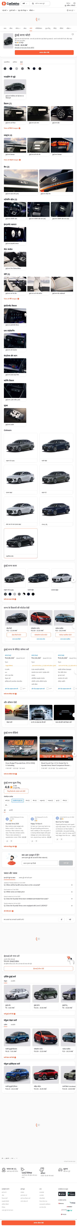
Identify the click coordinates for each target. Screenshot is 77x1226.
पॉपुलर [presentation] (5, 981)
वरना (5, 28)
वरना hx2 (8, 655)
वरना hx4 (35, 655)
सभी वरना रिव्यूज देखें (9, 846)
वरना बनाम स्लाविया (65, 639)
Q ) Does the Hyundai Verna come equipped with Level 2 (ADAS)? (25, 905)
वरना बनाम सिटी (16, 639)
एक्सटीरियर (7, 62)
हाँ (61, 919)
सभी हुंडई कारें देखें (8, 1014)
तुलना (24, 688)
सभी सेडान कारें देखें (9, 1057)
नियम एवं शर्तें (4, 1198)
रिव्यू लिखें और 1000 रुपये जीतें (16, 791)
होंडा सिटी (9, 628)
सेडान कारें (9, 722)
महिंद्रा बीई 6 (37, 1086)
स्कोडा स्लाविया (59, 628)
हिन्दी (68, 3)
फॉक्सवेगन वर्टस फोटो (41, 635)
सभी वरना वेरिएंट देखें (9, 694)
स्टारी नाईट (31, 590)
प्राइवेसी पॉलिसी (5, 1201)
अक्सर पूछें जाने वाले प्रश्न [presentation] (25, 877)
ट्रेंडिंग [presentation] (5, 1024)
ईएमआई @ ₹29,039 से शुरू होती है (24, 48)
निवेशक (3, 1207)
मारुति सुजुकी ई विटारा (11, 1086)
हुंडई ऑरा (8, 1005)
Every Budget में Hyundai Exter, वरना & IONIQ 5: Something (20, 764)
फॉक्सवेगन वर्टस (35, 628)
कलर (21, 62)
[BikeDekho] (61, 1203)
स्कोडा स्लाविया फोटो (65, 635)
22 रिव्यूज (21, 42)
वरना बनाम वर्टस (41, 639)
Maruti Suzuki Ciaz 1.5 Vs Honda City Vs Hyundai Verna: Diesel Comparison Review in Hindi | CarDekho (56, 764)
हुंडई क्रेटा (37, 1005)
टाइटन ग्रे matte (9, 590)
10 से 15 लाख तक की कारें (38, 722)
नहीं (70, 919)
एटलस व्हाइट (54, 590)
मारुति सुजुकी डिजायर (11, 1049)
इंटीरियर (15, 62)
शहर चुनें (71, 10)
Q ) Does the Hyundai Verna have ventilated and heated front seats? (26, 899)
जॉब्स (3, 1195)
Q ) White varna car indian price (14, 892)
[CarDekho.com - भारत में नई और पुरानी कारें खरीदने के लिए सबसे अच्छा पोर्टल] (10, 3)
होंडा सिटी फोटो (16, 635)
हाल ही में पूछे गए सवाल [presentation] (9, 877)
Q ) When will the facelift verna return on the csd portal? (22, 885)
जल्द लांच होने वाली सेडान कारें (63, 722)
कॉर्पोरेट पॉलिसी (5, 1204)
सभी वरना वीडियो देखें (9, 774)
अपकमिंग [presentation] (13, 981)
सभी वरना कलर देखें (9, 599)
